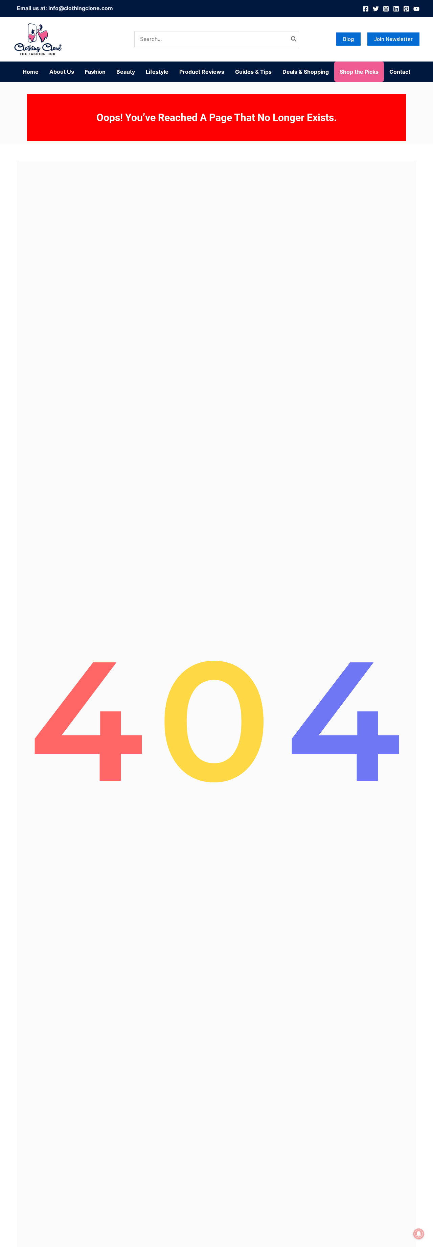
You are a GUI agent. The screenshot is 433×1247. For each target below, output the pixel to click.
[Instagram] (386, 9)
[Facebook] (366, 9)
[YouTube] (416, 9)
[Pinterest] (406, 9)
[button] (348, 39)
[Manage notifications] (418, 1233)
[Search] (294, 39)
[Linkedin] (396, 9)
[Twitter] (376, 9)
